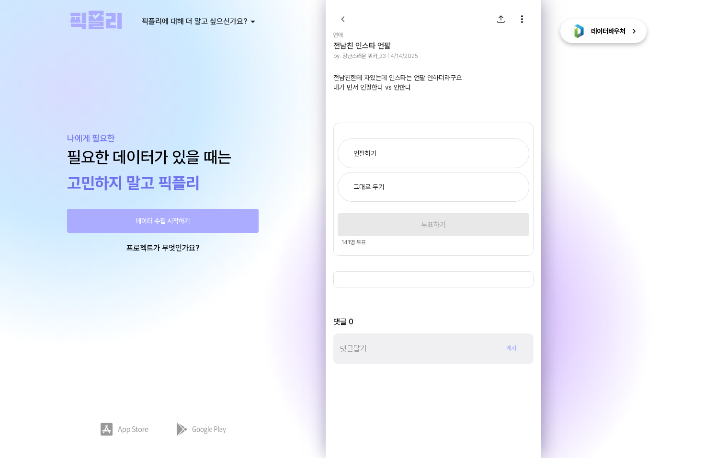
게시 (511, 348)
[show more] (522, 19)
